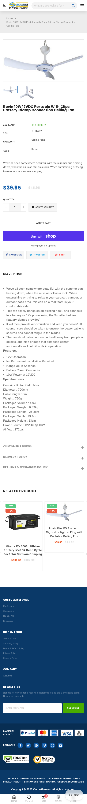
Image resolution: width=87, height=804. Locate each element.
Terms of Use (9, 638)
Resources (8, 621)
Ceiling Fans (38, 139)
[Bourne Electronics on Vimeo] (44, 745)
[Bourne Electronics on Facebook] (20, 745)
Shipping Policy (10, 643)
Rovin (34, 149)
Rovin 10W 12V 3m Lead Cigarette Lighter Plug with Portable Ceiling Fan (64, 532)
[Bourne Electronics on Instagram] (52, 745)
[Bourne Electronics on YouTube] (60, 745)
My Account (8, 606)
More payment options (43, 245)
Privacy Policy (9, 653)
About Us (7, 676)
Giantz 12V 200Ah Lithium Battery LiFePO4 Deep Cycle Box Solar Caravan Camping (23, 550)
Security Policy (10, 658)
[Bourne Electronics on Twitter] (28, 745)
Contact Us (8, 611)
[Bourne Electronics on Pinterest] (36, 745)
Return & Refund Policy (13, 648)
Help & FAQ (8, 616)
